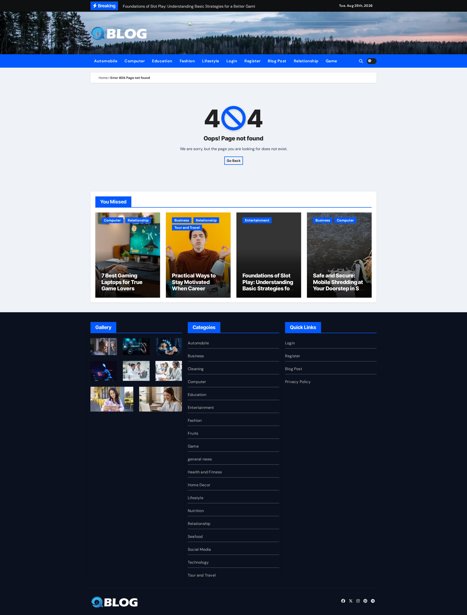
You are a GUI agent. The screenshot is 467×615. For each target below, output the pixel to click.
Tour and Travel (187, 227)
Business (181, 220)
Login (231, 61)
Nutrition (196, 510)
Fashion (187, 61)
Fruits (193, 433)
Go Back (234, 160)
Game (331, 61)
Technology (198, 562)
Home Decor (199, 484)
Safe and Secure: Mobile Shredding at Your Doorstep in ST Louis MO (338, 285)
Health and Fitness (205, 472)
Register (252, 61)
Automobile (105, 61)
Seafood (195, 536)
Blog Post (277, 61)
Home (103, 78)
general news (200, 459)
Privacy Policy (298, 381)
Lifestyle (210, 61)
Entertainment (257, 220)
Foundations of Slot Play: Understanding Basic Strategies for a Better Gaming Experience (267, 288)
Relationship (306, 61)
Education (162, 61)
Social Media (199, 549)
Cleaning (196, 368)
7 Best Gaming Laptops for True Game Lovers (122, 282)
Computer (135, 61)
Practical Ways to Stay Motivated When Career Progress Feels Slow (197, 285)
